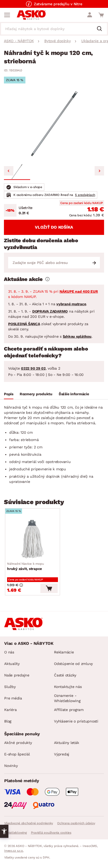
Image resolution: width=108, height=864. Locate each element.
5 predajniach (85, 195)
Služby (10, 687)
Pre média (13, 698)
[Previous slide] (8, 171)
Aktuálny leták (66, 743)
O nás (9, 652)
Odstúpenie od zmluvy (73, 664)
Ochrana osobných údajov (76, 823)
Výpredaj (61, 754)
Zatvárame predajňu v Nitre (58, 4)
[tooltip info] (47, 279)
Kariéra (10, 710)
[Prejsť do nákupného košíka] (101, 15)
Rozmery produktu (36, 394)
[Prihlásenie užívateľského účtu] (89, 15)
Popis (8, 394)
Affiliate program (69, 710)
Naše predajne (16, 675)
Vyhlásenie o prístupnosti (76, 721)
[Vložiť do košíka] (49, 588)
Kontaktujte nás (68, 687)
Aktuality (12, 664)
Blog (7, 721)
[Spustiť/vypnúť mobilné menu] (7, 15)
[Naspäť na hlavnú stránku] (31, 15)
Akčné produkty (18, 743)
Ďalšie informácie (74, 394)
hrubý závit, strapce (25, 566)
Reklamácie (64, 652)
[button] (17, 171)
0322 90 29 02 (33, 368)
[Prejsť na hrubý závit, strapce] (32, 539)
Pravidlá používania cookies (51, 832)
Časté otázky (65, 675)
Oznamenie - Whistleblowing (67, 698)
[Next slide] (99, 171)
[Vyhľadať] (101, 29)
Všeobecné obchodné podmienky (28, 823)
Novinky (11, 766)
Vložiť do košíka (54, 227)
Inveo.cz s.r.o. (13, 850)
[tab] (8, 394)
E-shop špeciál (17, 754)
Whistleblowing (15, 832)
